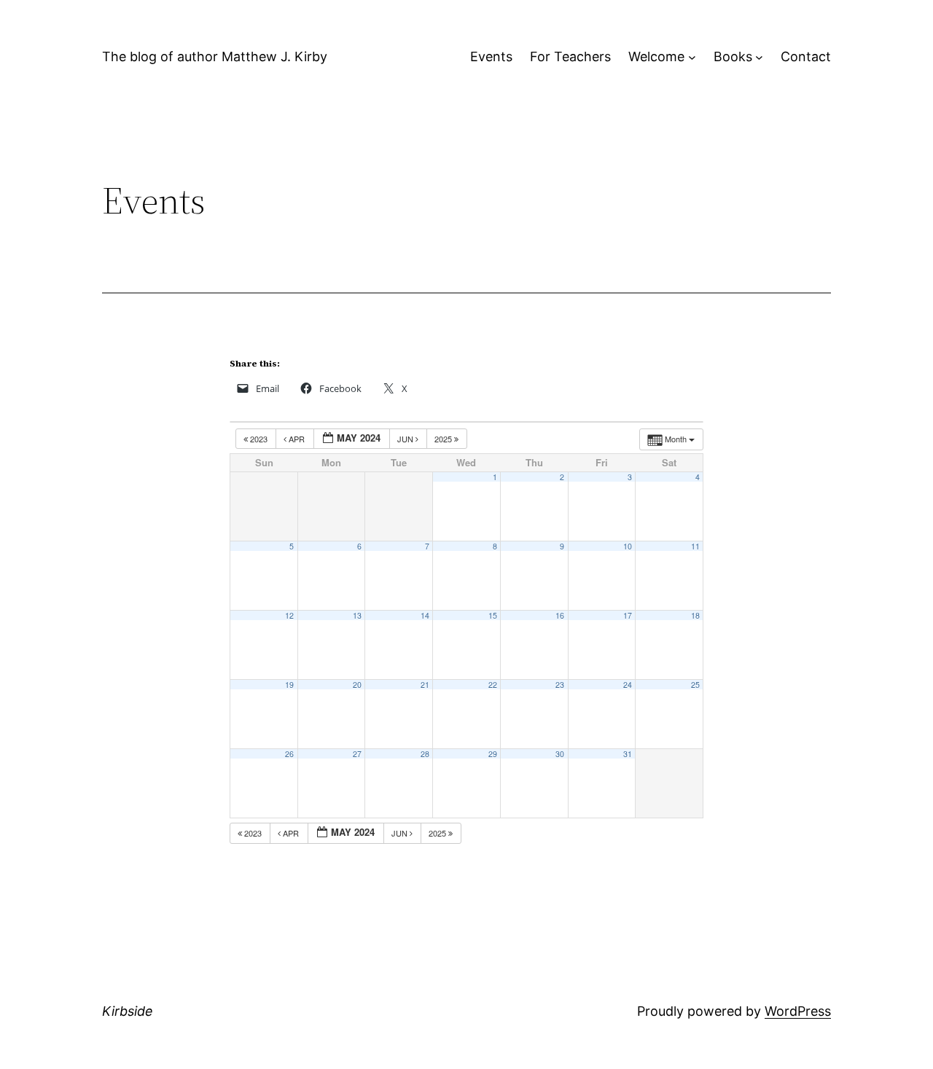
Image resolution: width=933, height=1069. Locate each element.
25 (695, 684)
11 (695, 546)
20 (357, 684)
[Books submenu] (759, 57)
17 (627, 615)
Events (491, 56)
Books (733, 56)
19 (289, 684)
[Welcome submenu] (692, 57)
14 (425, 615)
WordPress (798, 1011)
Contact (806, 56)
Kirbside (127, 1011)
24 (627, 684)
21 (425, 684)
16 (559, 615)
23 (559, 684)
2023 (259, 439)
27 (357, 753)
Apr (296, 439)
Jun (406, 439)
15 (492, 615)
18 (695, 615)
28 (425, 753)
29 (492, 753)
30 (559, 753)
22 (492, 684)
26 (289, 753)
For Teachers (570, 56)
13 (357, 615)
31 (627, 753)
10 (627, 546)
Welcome (656, 56)
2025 (444, 439)
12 (289, 615)
